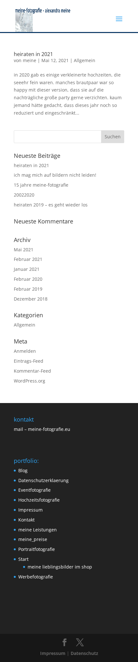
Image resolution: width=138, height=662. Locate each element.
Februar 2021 (28, 259)
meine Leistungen (37, 530)
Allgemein (84, 60)
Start (23, 559)
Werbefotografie (35, 577)
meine (29, 60)
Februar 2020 (28, 279)
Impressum (30, 510)
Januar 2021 (26, 269)
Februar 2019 (28, 289)
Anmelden (25, 351)
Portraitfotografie (36, 549)
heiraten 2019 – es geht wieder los (51, 205)
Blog (23, 470)
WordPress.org (29, 381)
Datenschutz (84, 653)
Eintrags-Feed (28, 361)
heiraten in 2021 (33, 54)
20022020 (24, 195)
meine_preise (32, 539)
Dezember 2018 (30, 299)
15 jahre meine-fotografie (41, 185)
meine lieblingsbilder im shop (60, 567)
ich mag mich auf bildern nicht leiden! (55, 175)
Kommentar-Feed (32, 371)
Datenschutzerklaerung (43, 480)
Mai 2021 (23, 249)
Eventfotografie (34, 490)
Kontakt (26, 520)
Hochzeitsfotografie (39, 500)
